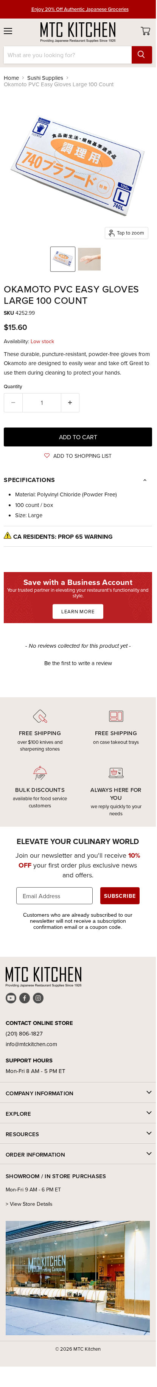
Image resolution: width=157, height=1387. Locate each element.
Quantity (13, 386)
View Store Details (31, 1204)
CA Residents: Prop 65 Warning (63, 536)
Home (11, 78)
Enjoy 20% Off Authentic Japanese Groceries (80, 9)
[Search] (142, 55)
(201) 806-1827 (24, 1033)
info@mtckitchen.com (31, 1044)
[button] (78, 455)
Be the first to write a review (78, 663)
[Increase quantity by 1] (70, 402)
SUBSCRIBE (120, 896)
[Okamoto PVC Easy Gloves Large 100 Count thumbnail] (63, 259)
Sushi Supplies (45, 78)
